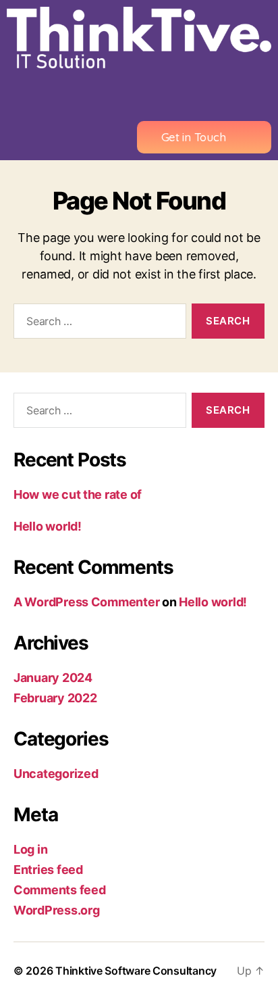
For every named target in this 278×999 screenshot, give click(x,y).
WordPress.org (56, 910)
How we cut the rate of (77, 494)
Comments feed (59, 890)
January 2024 (52, 678)
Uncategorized (56, 773)
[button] (139, 94)
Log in (30, 849)
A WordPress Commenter (86, 602)
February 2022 (55, 698)
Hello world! (47, 526)
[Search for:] (97, 323)
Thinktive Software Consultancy (136, 970)
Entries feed (48, 869)
